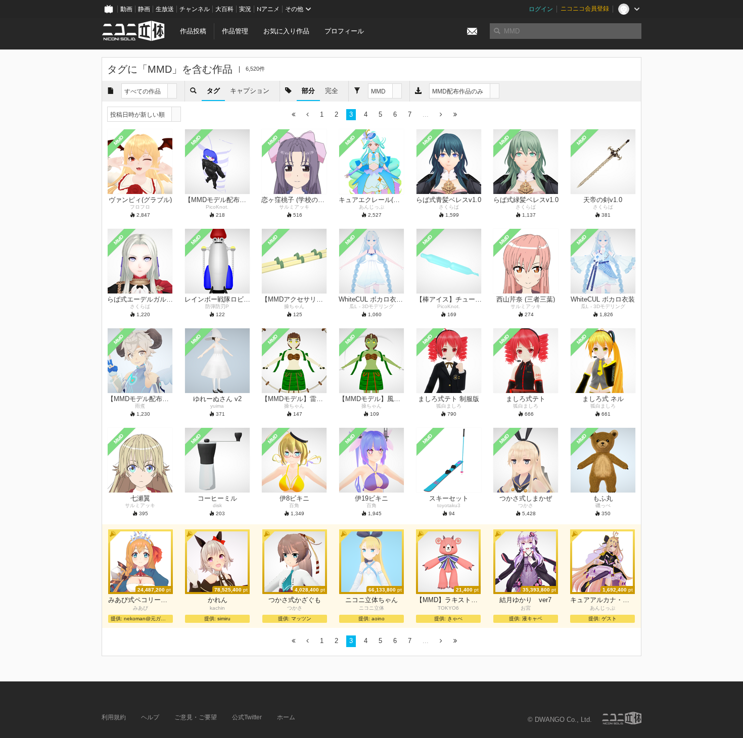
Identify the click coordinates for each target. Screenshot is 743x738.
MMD (119, 140)
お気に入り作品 (286, 31)
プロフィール (344, 31)
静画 (144, 9)
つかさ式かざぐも (294, 600)
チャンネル (194, 9)
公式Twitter (247, 717)
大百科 (224, 9)
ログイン (541, 9)
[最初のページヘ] (293, 115)
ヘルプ (150, 717)
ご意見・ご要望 (195, 717)
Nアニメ (268, 9)
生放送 (165, 9)
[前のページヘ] (307, 115)
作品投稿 (193, 31)
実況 (245, 9)
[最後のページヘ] (455, 115)
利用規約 (114, 717)
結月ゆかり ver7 (525, 600)
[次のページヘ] (441, 115)
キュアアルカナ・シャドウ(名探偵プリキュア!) (602, 600)
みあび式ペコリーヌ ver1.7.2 (140, 600)
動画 (126, 9)
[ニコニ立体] (621, 718)
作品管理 (235, 31)
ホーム (286, 717)
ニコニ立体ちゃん (371, 600)
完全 (331, 90)
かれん (217, 600)
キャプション (249, 90)
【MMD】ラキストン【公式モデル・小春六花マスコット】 (448, 600)
